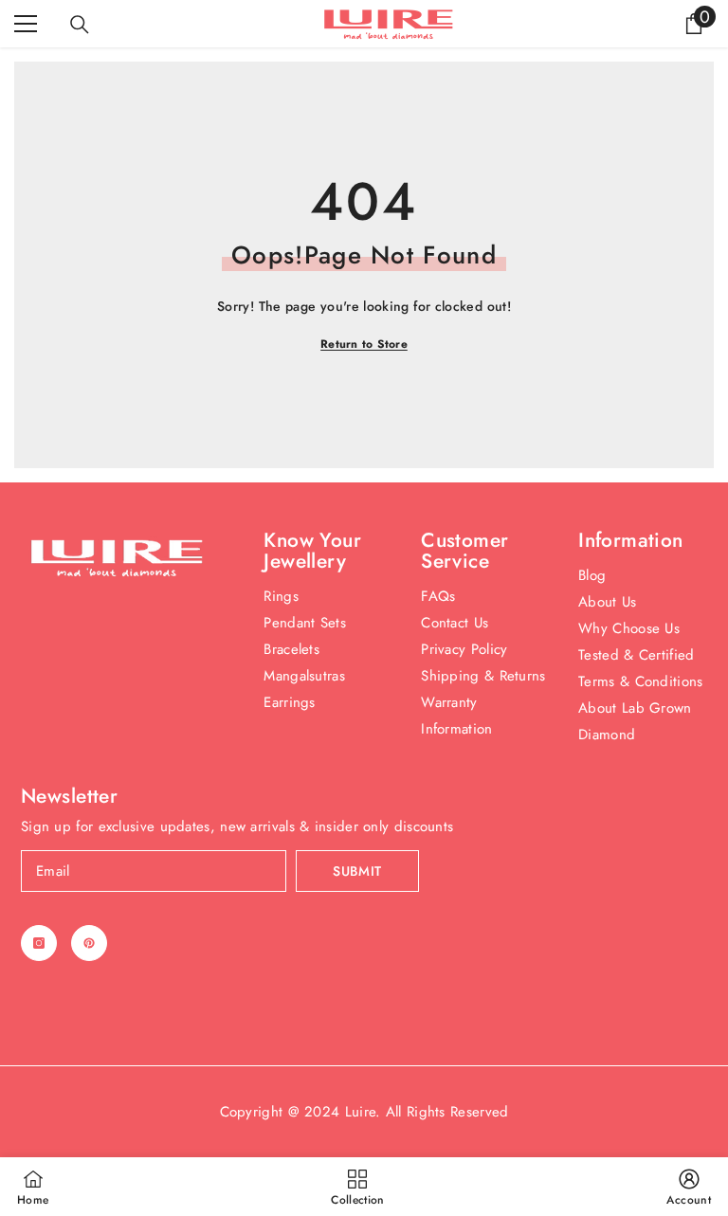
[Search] (79, 24)
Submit (357, 871)
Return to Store (364, 344)
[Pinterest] (89, 943)
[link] (688, 1186)
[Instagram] (39, 943)
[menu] (25, 23)
